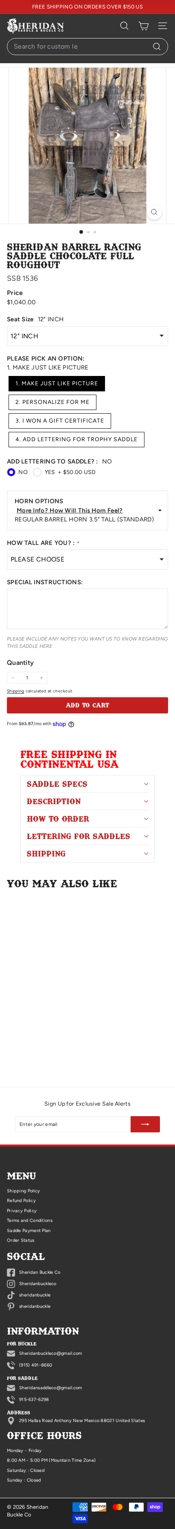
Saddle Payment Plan (29, 1230)
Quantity (20, 662)
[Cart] (143, 26)
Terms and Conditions (29, 1220)
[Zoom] (154, 212)
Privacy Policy (22, 1210)
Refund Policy (21, 1200)
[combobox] (87, 46)
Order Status (21, 1240)
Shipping (15, 691)
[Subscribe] (145, 1124)
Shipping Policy (23, 1191)
